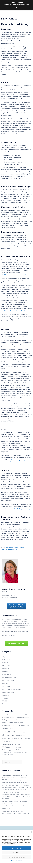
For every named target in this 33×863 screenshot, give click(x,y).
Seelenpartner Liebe (8, 692)
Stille (23, 735)
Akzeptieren (16, 848)
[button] (30, 832)
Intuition (16, 720)
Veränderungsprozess (11, 747)
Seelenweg (19, 735)
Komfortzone (6, 722)
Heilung (4, 720)
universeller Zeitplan (19, 738)
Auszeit (4, 715)
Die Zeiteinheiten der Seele (21, 813)
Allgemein (5, 657)
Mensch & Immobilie (8, 680)
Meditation (26, 725)
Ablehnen (16, 852)
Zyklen (11, 754)
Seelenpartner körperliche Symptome (13, 689)
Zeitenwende (6, 704)
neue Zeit (5, 683)
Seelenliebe (11, 732)
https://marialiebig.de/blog (9, 635)
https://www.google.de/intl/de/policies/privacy (17, 509)
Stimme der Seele (8, 738)
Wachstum (5, 698)
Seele (4, 732)
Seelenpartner (6, 686)
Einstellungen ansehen (16, 857)
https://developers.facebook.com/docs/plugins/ (14, 275)
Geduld (13, 717)
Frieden (9, 717)
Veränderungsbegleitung (11, 744)
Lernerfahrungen (14, 725)
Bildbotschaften (6, 659)
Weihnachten (6, 752)
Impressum (20, 860)
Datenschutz (14, 860)
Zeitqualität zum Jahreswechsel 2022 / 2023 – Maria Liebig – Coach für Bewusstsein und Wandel (15, 778)
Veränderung (8, 741)
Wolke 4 (22, 752)
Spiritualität (5, 695)
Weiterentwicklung (15, 752)
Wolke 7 (26, 752)
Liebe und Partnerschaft (9, 677)
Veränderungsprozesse (9, 750)
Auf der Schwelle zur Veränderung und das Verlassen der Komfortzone (16, 806)
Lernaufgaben (6, 725)
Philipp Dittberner (17, 729)
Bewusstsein (10, 715)
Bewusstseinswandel (21, 715)
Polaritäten (23, 729)
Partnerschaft (7, 729)
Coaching (5, 662)
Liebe (20, 725)
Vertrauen (27, 738)
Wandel (4, 701)
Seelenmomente (16, 2)
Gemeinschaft (19, 717)
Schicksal (27, 729)
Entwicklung (5, 668)
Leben (12, 722)
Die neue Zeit (6, 665)
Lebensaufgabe (6, 674)
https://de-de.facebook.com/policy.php (15, 311)
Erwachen (5, 671)
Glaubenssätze (26, 717)
